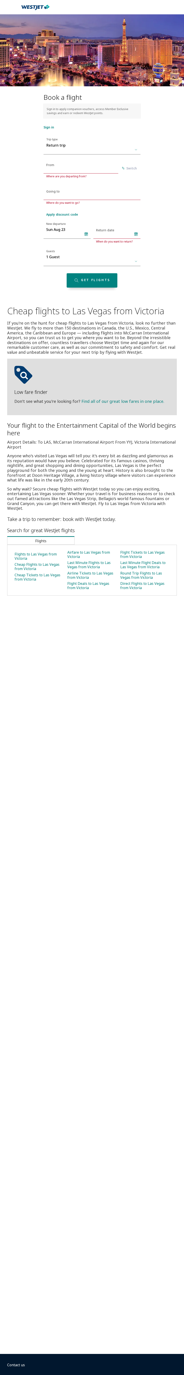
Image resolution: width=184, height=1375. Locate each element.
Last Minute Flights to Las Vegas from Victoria (89, 564)
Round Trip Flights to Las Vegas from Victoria (141, 575)
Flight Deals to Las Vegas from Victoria (88, 585)
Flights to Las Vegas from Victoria (36, 556)
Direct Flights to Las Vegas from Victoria (142, 585)
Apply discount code (62, 214)
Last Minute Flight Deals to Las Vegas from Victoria (143, 564)
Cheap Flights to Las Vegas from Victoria (37, 566)
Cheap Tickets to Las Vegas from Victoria (37, 577)
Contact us (16, 1364)
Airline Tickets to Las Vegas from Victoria (90, 575)
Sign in (49, 127)
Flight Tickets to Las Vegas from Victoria (142, 554)
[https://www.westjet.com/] (35, 10)
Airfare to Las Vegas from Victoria (88, 554)
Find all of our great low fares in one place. (122, 401)
